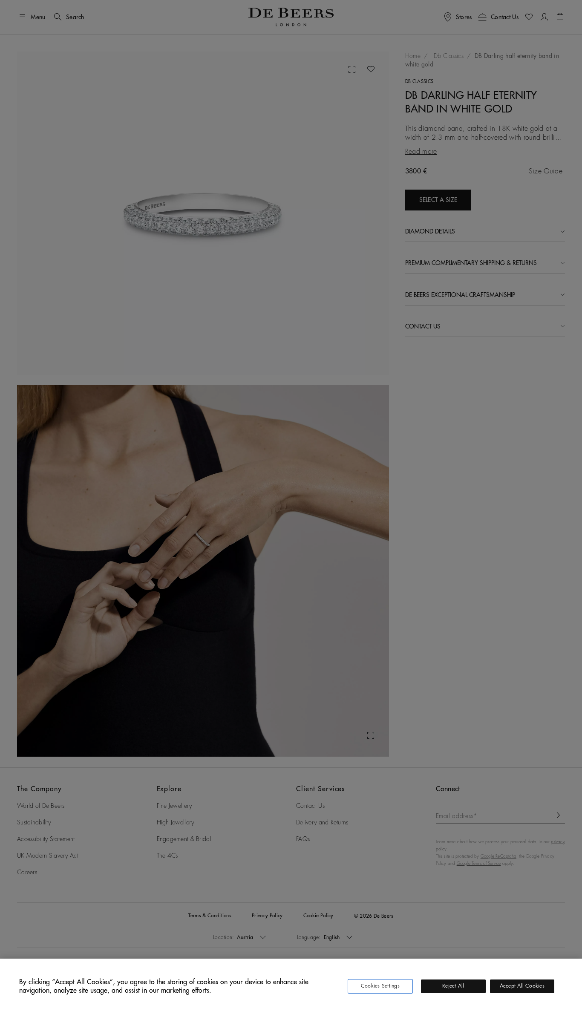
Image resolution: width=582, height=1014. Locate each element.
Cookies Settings (380, 985)
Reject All (453, 985)
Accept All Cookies (522, 985)
